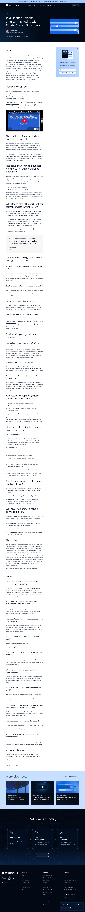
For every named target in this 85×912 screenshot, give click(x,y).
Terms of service (26, 887)
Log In (69, 5)
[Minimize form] (77, 48)
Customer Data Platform (48, 877)
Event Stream (46, 880)
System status (46, 897)
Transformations (47, 887)
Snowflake (36, 75)
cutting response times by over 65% (31, 388)
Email (60, 67)
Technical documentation (70, 880)
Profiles (45, 882)
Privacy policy (25, 885)
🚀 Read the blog (61, 1)
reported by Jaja (16, 475)
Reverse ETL (45, 885)
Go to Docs (45, 904)
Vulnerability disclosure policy (29, 890)
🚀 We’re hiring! (25, 882)
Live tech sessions (68, 877)
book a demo (26, 569)
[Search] (66, 5)
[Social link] (2, 883)
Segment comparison (69, 887)
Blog (65, 875)
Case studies (67, 885)
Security (45, 894)
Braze (12, 307)
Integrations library (47, 875)
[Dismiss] (82, 904)
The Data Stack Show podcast (70, 890)
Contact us (24, 877)
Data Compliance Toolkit (48, 890)
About (23, 875)
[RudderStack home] (12, 5)
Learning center (67, 882)
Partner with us (25, 880)
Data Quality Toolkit (47, 892)
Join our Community (70, 898)
